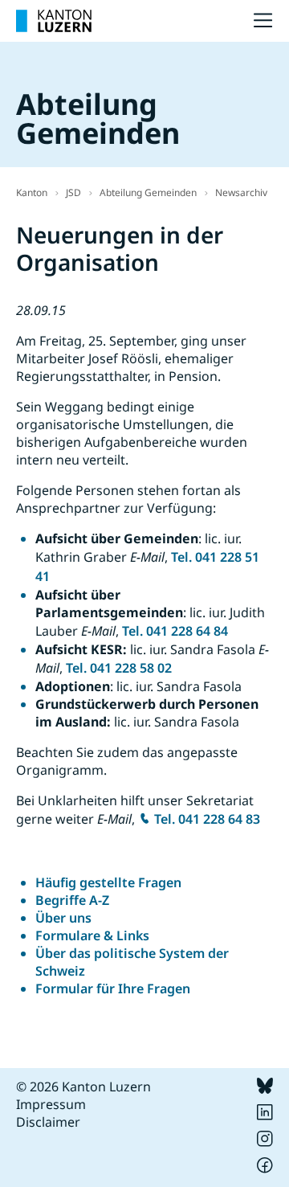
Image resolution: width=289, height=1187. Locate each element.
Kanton (31, 192)
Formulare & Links (92, 935)
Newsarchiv (241, 192)
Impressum (51, 1104)
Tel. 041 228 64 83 (207, 819)
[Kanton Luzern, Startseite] (54, 21)
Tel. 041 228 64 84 (175, 631)
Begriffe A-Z (72, 900)
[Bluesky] (265, 1089)
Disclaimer (48, 1122)
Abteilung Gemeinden (148, 192)
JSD (73, 192)
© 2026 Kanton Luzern (83, 1086)
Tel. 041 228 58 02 (119, 668)
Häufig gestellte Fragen (108, 882)
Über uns (63, 918)
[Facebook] (265, 1168)
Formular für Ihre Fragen (112, 988)
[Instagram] (265, 1142)
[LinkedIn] (265, 1115)
